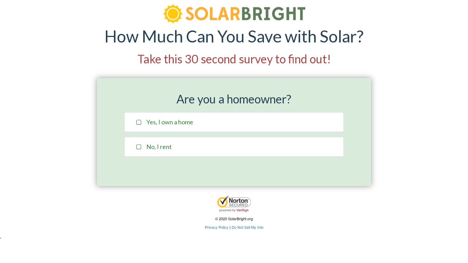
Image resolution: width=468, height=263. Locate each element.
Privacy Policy (217, 227)
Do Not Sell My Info (247, 227)
